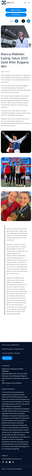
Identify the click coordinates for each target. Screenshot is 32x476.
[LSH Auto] (8, 3)
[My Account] (25, 2)
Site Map (17, 353)
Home (3, 345)
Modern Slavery (19, 349)
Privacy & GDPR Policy (12, 345)
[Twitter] (13, 462)
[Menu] (29, 2)
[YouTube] (10, 462)
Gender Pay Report (7, 349)
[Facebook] (3, 462)
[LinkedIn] (28, 21)
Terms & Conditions (8, 353)
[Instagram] (6, 462)
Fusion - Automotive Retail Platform (12, 469)
